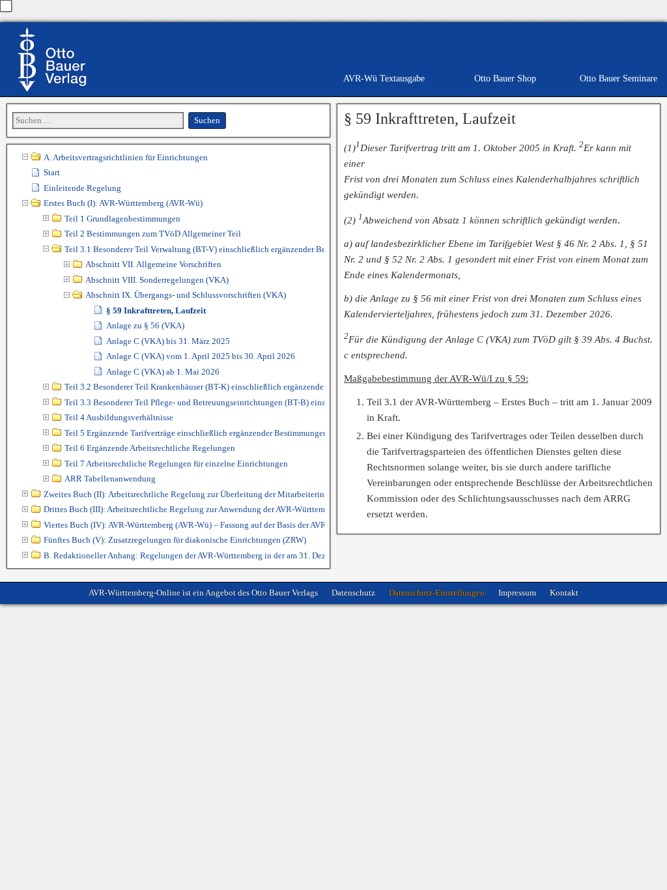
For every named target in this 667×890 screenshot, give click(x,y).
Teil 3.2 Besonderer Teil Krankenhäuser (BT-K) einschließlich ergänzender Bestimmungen (194, 387)
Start (52, 172)
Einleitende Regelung (82, 188)
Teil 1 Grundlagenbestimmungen (122, 218)
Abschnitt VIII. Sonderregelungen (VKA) (157, 280)
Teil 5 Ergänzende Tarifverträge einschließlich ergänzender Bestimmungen (194, 433)
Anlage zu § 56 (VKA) (145, 325)
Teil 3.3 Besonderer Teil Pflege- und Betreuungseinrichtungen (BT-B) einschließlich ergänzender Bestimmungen (194, 402)
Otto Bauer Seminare (618, 78)
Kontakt (564, 592)
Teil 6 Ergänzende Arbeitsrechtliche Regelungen (149, 448)
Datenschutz (353, 592)
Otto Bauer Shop (505, 78)
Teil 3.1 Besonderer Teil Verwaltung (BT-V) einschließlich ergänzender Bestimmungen (194, 249)
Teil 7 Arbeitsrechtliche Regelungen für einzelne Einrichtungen (176, 463)
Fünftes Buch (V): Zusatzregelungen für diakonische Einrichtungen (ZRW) (175, 540)
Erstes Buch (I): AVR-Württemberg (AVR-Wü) (123, 203)
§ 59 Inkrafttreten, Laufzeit (430, 118)
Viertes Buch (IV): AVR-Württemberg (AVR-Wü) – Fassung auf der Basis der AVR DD (184, 525)
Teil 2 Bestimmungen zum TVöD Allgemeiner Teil (152, 233)
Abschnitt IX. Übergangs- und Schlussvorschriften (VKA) (185, 295)
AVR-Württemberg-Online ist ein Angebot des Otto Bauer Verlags (203, 592)
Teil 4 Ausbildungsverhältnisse (118, 417)
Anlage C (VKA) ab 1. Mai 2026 (163, 372)
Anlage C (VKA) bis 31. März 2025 (168, 341)
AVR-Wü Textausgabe (384, 78)
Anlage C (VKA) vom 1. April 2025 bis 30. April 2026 (200, 356)
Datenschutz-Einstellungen (437, 592)
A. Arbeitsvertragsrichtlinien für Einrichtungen (126, 157)
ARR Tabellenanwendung (110, 478)
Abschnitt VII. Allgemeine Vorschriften (153, 264)
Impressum (517, 592)
